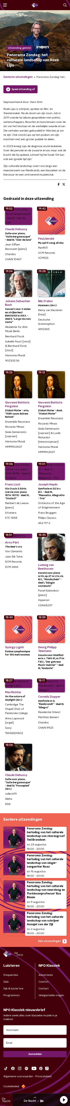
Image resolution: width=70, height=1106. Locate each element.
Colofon (44, 981)
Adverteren (46, 975)
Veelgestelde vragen (51, 995)
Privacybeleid (43, 1076)
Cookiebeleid (11, 1086)
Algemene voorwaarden (18, 1076)
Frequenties (10, 975)
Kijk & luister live (13, 988)
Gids (6, 981)
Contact (44, 988)
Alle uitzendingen (49, 941)
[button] (63, 1099)
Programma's (11, 995)
